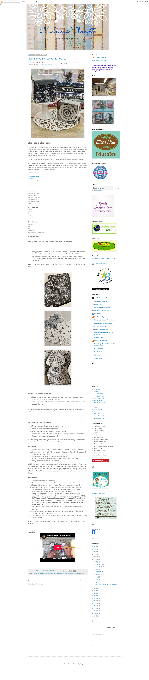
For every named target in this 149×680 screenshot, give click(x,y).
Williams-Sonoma (99, 418)
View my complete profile (99, 60)
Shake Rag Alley (98, 409)
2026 (95, 546)
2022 (95, 557)
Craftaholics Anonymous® (102, 307)
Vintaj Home (98, 358)
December (98, 564)
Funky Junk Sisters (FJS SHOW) (104, 320)
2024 (95, 552)
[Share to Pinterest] (76, 571)
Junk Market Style (99, 398)
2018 (95, 590)
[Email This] (68, 571)
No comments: (57, 570)
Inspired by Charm (100, 326)
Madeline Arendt (96, 529)
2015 (95, 598)
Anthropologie (98, 389)
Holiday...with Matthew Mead (103, 323)
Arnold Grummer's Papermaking (104, 298)
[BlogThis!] (70, 571)
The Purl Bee (97, 414)
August (97, 574)
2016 (95, 595)
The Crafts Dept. (99, 352)
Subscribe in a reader (98, 493)
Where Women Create (100, 416)
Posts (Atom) (39, 584)
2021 (95, 559)
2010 (95, 611)
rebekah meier (98, 337)
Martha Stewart (98, 400)
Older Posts (83, 581)
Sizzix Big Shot (31, 187)
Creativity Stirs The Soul (101, 310)
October (97, 569)
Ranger (96, 407)
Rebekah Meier (80, 573)
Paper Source (98, 405)
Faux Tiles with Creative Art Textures (47, 58)
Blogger (82, 664)
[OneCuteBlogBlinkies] (105, 518)
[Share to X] (72, 571)
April (96, 582)
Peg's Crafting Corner (101, 329)
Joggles (65, 573)
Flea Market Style (99, 317)
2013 (95, 603)
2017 (95, 593)
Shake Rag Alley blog (100, 340)
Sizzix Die (30, 189)
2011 (95, 608)
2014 (95, 601)
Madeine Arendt (72, 573)
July (96, 577)
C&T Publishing (98, 394)
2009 (95, 613)
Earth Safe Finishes (99, 396)
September (98, 572)
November (98, 567)
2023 (95, 554)
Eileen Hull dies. (49, 573)
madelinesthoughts (100, 57)
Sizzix (95, 411)
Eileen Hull (97, 313)
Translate (101, 191)
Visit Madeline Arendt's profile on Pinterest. (104, 258)
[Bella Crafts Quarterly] (105, 284)
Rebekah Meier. (46, 65)
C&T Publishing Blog (100, 301)
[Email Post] (64, 570)
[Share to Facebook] (74, 571)
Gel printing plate (32, 178)
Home (58, 581)
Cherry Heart (98, 304)
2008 (95, 616)
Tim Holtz (97, 355)
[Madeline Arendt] (93, 533)
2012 (95, 606)
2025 (95, 549)
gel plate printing (58, 573)
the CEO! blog (98, 349)
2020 (95, 562)
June (97, 579)
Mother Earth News (99, 402)
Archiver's (96, 391)
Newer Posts (32, 581)
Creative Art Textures (38, 573)
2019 (95, 588)
